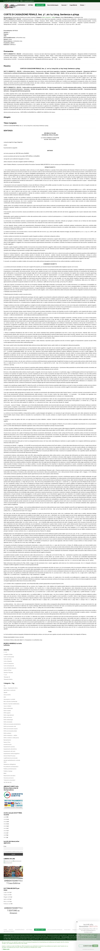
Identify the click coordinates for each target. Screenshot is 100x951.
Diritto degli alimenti (9, 715)
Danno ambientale (8, 708)
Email (5, 846)
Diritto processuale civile (10, 726)
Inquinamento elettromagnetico (12, 753)
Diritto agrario (7, 712)
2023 (5, 823)
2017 (5, 837)
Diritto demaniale (8, 722)
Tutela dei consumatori (9, 780)
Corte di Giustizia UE (9, 665)
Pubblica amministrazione (10, 768)
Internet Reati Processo (9, 755)
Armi (5, 697)
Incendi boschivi (7, 744)
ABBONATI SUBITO (40, 5)
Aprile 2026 (6, 899)
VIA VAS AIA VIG (7, 782)
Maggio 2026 (7, 897)
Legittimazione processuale (10, 758)
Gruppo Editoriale (73, 5)
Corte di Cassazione (9, 663)
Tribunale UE (7, 677)
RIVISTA (12, 5)
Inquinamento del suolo (9, 751)
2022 (5, 826)
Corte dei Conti (7, 659)
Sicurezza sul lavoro (9, 778)
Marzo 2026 (7, 901)
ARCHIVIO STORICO (9, 7)
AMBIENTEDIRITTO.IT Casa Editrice (13, 882)
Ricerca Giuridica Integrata (52, 5)
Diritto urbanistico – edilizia (10, 735)
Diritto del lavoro (8, 717)
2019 (5, 832)
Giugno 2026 (7, 894)
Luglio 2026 (6, 892)
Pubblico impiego (8, 771)
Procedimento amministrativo (11, 766)
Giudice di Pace (7, 670)
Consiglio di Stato (8, 654)
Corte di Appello (8, 661)
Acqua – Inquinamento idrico (11, 688)
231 (4, 685)
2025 (5, 819)
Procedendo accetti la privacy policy (14, 851)
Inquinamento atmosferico (10, 749)
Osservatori (63, 5)
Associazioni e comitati (9, 699)
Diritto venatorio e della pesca (11, 737)
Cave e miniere (7, 706)
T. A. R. (5, 674)
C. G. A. (5, 652)
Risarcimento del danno (9, 775)
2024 (5, 821)
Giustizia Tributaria (8, 672)
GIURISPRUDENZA (21, 5)
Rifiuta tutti (6, 949)
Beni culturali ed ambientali (10, 701)
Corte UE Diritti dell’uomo (10, 668)
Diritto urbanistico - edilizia (48, 17)
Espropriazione (7, 740)
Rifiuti (5, 773)
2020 (5, 830)
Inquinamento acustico (9, 746)
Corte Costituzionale (9, 656)
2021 (5, 828)
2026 (5, 817)
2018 (5, 835)
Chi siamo (82, 5)
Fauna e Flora (7, 742)
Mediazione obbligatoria (10, 764)
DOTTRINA (30, 5)
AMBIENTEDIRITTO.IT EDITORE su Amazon (13, 910)
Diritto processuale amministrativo (12, 724)
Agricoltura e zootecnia (9, 690)
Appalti (5, 692)
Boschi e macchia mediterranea (11, 703)
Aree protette (7, 694)
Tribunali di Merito (8, 679)
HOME (6, 5)
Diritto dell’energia (8, 719)
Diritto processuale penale (10, 731)
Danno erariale (7, 710)
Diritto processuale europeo (11, 728)
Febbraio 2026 (7, 903)
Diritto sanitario (7, 733)
